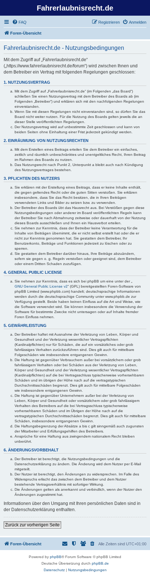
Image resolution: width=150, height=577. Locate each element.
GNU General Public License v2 (41, 286)
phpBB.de (100, 563)
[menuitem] (19, 22)
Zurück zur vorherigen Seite (32, 524)
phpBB (56, 557)
